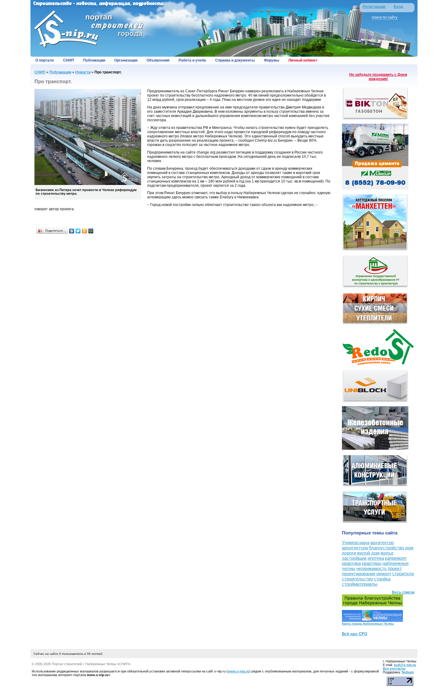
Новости (83, 72)
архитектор (382, 542)
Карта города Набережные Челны (368, 623)
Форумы (271, 60)
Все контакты (394, 668)
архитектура (355, 547)
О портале (44, 60)
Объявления (158, 60)
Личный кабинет (303, 60)
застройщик (354, 558)
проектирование (358, 573)
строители (403, 573)
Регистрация (374, 7)
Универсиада (355, 542)
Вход (398, 7)
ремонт (383, 573)
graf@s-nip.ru (405, 665)
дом (409, 547)
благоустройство (386, 547)
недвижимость (371, 568)
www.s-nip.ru (238, 671)
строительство (357, 578)
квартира (351, 563)
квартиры (372, 563)
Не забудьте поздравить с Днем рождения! (378, 77)
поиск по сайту (384, 17)
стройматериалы (359, 584)
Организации (125, 60)
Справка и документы (235, 60)
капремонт (396, 558)
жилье (386, 552)
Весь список (403, 592)
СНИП (68, 60)
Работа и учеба (192, 60)
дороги (349, 552)
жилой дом (368, 552)
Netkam (408, 672)
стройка (382, 578)
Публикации (94, 60)
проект (395, 568)
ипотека (376, 558)
